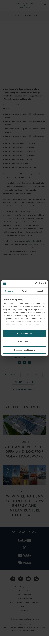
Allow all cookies (24, 333)
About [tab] (40, 291)
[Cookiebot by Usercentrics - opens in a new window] (35, 284)
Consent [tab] (9, 291)
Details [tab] (24, 291)
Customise (23, 342)
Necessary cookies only (24, 350)
